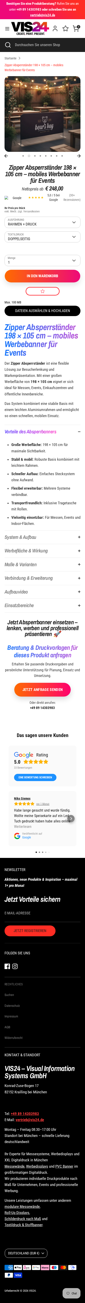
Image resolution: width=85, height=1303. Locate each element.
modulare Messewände (22, 1206)
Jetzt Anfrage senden (42, 689)
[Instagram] (15, 966)
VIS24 (32, 1290)
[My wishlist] (65, 27)
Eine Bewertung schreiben (35, 777)
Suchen (9, 995)
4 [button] (40, 156)
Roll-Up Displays (17, 1212)
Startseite (11, 58)
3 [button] (35, 156)
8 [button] (62, 156)
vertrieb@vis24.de (30, 1120)
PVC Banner (64, 1166)
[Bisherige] (6, 156)
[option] (42, 114)
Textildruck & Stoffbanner (23, 1225)
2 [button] (29, 156)
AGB (7, 1027)
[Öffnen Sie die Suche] (7, 45)
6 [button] (51, 156)
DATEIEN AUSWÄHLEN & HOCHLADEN (42, 311)
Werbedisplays (37, 1166)
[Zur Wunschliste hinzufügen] (42, 291)
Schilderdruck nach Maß (23, 1218)
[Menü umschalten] (6, 28)
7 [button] (56, 156)
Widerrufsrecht (13, 1037)
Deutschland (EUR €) (23, 1253)
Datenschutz (12, 1005)
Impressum (11, 1016)
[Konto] (55, 26)
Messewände (14, 1166)
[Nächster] (79, 156)
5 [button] (45, 156)
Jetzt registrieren (30, 930)
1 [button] (23, 156)
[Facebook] (7, 966)
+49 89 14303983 (42, 708)
